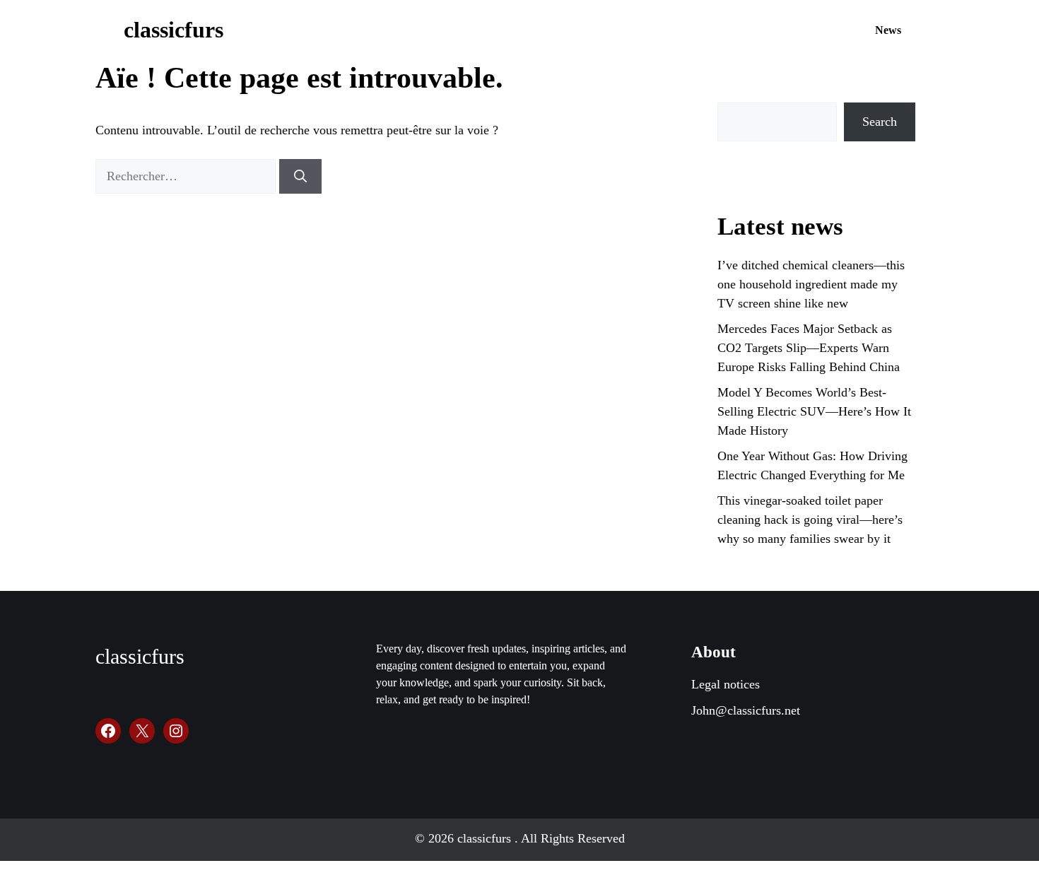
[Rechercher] (300, 176)
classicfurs (173, 29)
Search (879, 122)
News (888, 30)
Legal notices (725, 684)
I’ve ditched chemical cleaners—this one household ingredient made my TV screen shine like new (811, 284)
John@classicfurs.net (745, 710)
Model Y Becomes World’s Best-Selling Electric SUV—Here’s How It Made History (814, 411)
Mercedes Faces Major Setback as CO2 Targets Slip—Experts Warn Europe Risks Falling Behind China (808, 348)
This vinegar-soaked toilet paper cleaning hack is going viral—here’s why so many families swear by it (810, 519)
